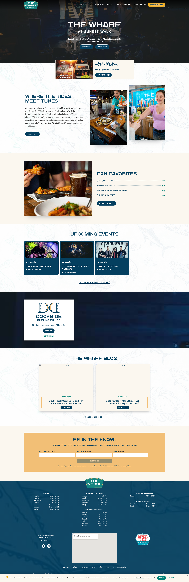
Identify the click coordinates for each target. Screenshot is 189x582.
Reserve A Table (156, 5)
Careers (93, 567)
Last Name (83, 451)
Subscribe (94, 461)
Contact (66, 567)
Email (118, 451)
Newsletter (84, 567)
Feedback (75, 567)
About (109, 5)
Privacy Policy (126, 466)
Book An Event (140, 5)
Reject (171, 578)
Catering (127, 5)
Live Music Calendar (119, 567)
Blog (119, 5)
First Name (47, 451)
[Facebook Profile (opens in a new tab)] (43, 546)
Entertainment (95, 5)
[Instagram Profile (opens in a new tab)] (49, 546)
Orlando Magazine (92, 41)
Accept (161, 578)
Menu (82, 5)
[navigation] (31, 5)
